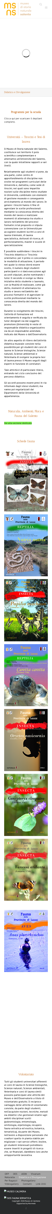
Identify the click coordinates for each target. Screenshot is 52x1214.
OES (15, 1174)
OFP (7, 1174)
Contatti (27, 1184)
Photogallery (28, 1180)
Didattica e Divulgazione (32, 1177)
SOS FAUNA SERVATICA (18, 1198)
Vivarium (35, 1174)
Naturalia (10, 1177)
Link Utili (41, 1184)
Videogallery (12, 1184)
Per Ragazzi (11, 1180)
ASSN (24, 1174)
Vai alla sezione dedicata (18, 423)
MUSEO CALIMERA (16, 1191)
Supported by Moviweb (26, 1203)
